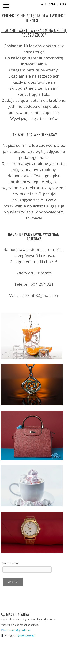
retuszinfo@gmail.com (17, 630)
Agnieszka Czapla (53, 4)
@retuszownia (26, 635)
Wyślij (13, 582)
